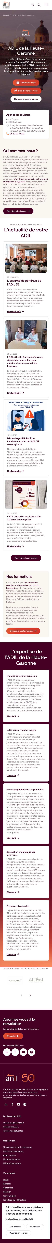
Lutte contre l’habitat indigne (21, 729)
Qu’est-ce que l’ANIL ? (13, 1122)
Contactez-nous (28, 82)
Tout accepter (15, 1226)
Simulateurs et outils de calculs (17, 1147)
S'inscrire (11, 1036)
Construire (8, 1187)
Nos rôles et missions (17, 211)
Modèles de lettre (11, 1159)
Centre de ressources (13, 1151)
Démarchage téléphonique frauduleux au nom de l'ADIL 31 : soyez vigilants (23, 441)
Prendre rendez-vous (28, 90)
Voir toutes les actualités (26, 558)
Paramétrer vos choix (18, 1233)
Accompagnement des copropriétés (25, 789)
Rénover (7, 1191)
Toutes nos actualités (13, 1130)
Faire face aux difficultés (14, 1200)
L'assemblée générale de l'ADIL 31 (24, 282)
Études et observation (18, 906)
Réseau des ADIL (11, 1126)
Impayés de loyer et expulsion (22, 675)
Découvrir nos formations (21, 631)
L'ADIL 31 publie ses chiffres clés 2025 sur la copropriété (24, 518)
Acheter (7, 1183)
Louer (5, 1179)
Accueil (6, 15)
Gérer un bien (9, 1195)
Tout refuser (35, 1226)
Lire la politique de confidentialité (19, 1219)
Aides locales (9, 1155)
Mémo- (12, 1163)
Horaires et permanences (26, 99)
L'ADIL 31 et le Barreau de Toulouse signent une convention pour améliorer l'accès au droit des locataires (25, 362)
